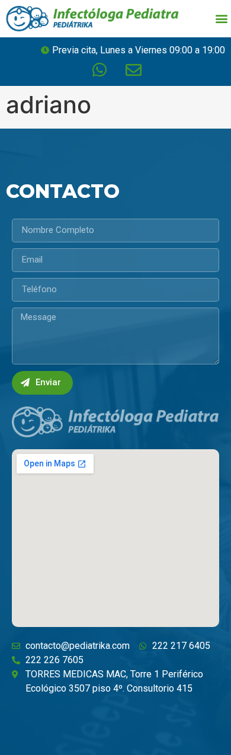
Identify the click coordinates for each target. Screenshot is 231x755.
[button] (221, 18)
